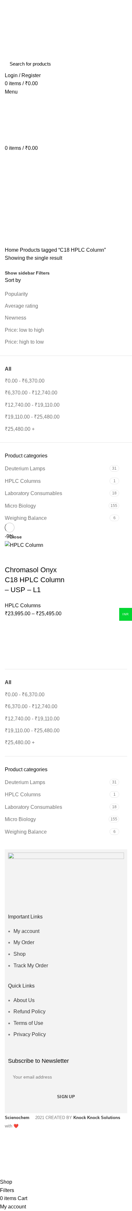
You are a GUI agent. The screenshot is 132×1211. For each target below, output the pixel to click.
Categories (23, 212)
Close (15, 537)
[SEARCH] (119, 64)
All (8, 682)
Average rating (21, 306)
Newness (15, 318)
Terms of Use (28, 1023)
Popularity (16, 294)
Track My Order (30, 965)
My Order (23, 942)
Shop (19, 954)
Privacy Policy (29, 1034)
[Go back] (13, 181)
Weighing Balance (26, 832)
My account (26, 931)
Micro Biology (20, 819)
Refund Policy (29, 1011)
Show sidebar (20, 273)
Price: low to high (24, 330)
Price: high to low (24, 342)
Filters (43, 273)
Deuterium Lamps (25, 782)
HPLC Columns (23, 794)
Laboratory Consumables (33, 807)
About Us (24, 1000)
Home (12, 250)
